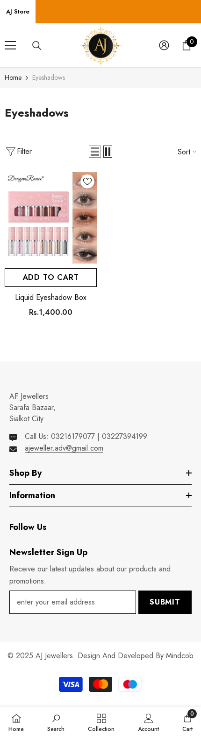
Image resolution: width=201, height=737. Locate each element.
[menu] (10, 45)
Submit (165, 602)
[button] (95, 152)
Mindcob (180, 655)
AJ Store (17, 11)
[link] (55, 722)
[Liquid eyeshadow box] (51, 218)
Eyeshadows (48, 77)
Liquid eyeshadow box (50, 297)
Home (13, 77)
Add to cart (51, 277)
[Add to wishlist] (87, 181)
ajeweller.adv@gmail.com (64, 448)
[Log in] (164, 45)
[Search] (37, 45)
